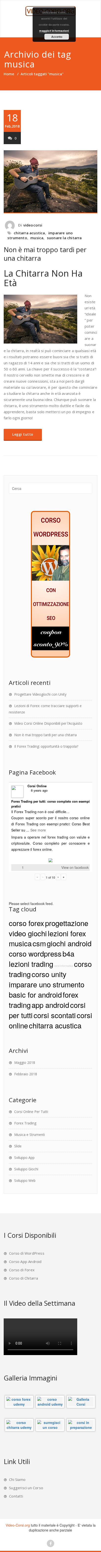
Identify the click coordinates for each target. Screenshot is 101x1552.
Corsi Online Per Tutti (31, 1111)
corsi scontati (55, 1015)
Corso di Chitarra (23, 1278)
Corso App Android (25, 1261)
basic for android (35, 994)
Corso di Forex (22, 1269)
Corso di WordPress (26, 1253)
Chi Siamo (17, 1479)
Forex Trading (25, 1123)
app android (50, 1005)
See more (38, 830)
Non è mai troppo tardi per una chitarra (45, 254)
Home (9, 73)
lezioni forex (67, 933)
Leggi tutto (22, 434)
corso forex (26, 923)
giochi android (69, 943)
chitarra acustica (29, 232)
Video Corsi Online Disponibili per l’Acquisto (48, 723)
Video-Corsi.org (18, 1525)
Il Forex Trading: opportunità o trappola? (46, 746)
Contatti (16, 1496)
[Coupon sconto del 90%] (50, 583)
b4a (68, 953)
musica (36, 237)
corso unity (49, 974)
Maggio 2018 (24, 1062)
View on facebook (75, 867)
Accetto (56, 36)
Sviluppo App (24, 1157)
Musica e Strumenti (29, 1134)
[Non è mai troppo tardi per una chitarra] (50, 181)
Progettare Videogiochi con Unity (40, 694)
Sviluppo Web (25, 1180)
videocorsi (32, 225)
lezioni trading (31, 964)
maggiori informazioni (54, 30)
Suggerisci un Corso (26, 1487)
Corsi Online (37, 786)
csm (39, 943)
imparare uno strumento (46, 984)
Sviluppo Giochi (26, 1169)
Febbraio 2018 (25, 1074)
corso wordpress (35, 953)
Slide (18, 1146)
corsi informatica (63, 966)
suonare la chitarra (64, 237)
